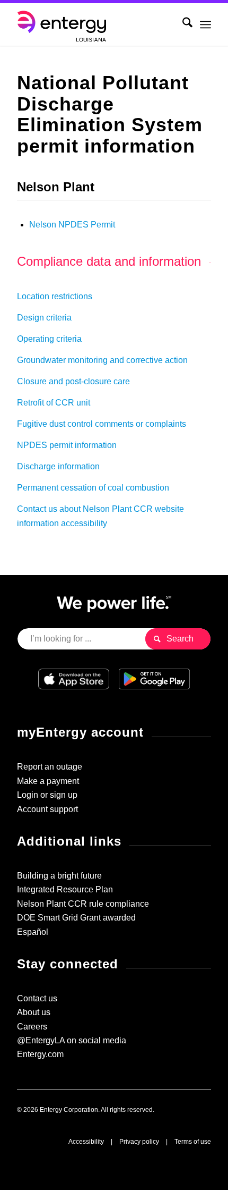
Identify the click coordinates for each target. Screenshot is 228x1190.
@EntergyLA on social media (71, 1040)
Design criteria (44, 317)
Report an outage (49, 766)
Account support (47, 809)
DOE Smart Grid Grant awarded (76, 917)
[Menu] (205, 24)
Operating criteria (49, 338)
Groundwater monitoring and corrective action (102, 360)
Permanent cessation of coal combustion (93, 487)
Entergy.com (40, 1054)
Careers (32, 1026)
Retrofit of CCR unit (53, 402)
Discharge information (58, 466)
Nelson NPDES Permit (72, 224)
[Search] (182, 24)
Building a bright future (59, 875)
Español (32, 931)
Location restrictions (54, 296)
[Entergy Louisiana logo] (94, 24)
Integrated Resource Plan (65, 889)
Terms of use (192, 1141)
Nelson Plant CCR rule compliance (83, 903)
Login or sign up (47, 794)
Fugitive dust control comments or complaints (101, 423)
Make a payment (48, 781)
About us (33, 1012)
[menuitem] (182, 24)
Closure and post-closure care (73, 381)
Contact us (37, 998)
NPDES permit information (67, 445)
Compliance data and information (109, 261)
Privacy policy (139, 1141)
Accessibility (86, 1141)
